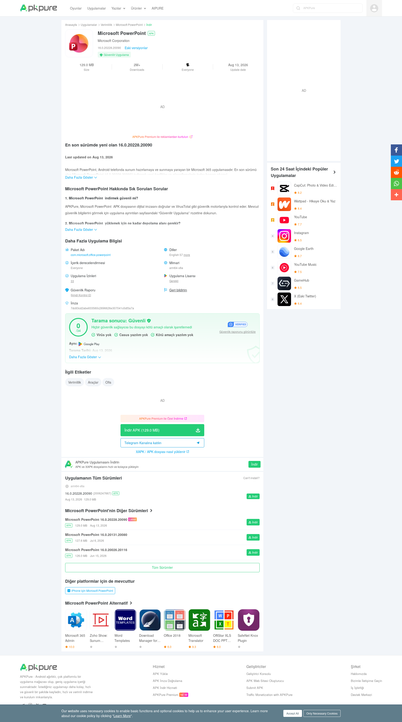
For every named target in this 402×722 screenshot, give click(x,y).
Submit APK (254, 687)
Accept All (292, 713)
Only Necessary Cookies (322, 713)
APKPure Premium (165, 694)
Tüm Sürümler (162, 567)
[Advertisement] (302, 90)
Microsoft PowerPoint (129, 25)
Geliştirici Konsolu (258, 673)
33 (72, 281)
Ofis (108, 382)
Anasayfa (71, 25)
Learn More (122, 715)
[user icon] (374, 8)
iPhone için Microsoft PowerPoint (92, 591)
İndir (254, 464)
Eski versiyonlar (136, 47)
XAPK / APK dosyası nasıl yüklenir (160, 451)
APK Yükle (160, 673)
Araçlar (93, 382)
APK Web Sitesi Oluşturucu (265, 680)
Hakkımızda (359, 673)
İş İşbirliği (357, 687)
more (187, 254)
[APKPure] (38, 8)
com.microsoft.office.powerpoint (91, 255)
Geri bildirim (178, 290)
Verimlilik (106, 25)
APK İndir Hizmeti (165, 687)
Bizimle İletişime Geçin (366, 680)
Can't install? (251, 478)
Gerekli (173, 281)
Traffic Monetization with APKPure (269, 694)
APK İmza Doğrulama (167, 680)
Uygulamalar (89, 25)
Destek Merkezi (361, 694)
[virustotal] (149, 320)
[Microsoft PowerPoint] (79, 43)
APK (151, 33)
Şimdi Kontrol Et (81, 295)
